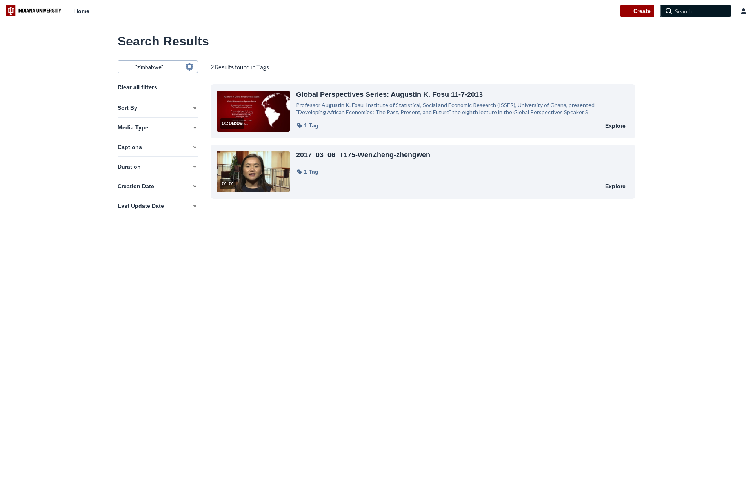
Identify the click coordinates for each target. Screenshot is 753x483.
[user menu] (743, 11)
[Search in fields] (189, 66)
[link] (637, 11)
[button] (307, 125)
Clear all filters (137, 87)
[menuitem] (82, 11)
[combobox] (157, 67)
